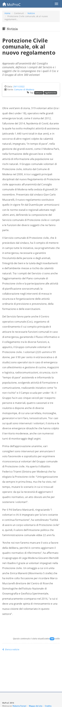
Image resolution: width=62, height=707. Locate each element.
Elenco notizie (11, 649)
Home (7, 13)
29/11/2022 (19, 86)
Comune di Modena (24, 89)
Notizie (31, 13)
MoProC (13, 4)
